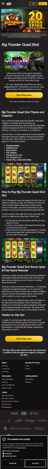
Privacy (27, 369)
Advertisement (10, 456)
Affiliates (28, 382)
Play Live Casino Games (10, 401)
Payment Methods (8, 385)
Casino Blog (29, 379)
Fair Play (5, 382)
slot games (37, 89)
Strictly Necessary (11, 451)
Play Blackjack (7, 407)
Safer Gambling (7, 379)
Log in (33, 3)
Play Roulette (6, 404)
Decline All (12, 463)
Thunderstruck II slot (14, 155)
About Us (5, 366)
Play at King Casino (24, 95)
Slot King (24, 80)
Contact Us (6, 369)
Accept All (35, 463)
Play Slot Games (7, 395)
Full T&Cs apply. (36, 37)
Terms (27, 366)
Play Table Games (8, 398)
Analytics (8, 453)
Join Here (43, 3)
